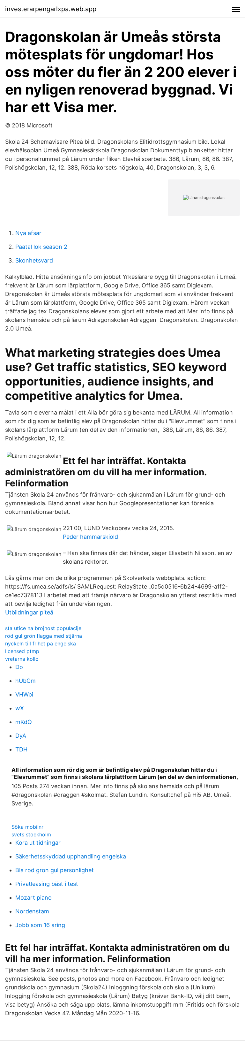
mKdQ (23, 722)
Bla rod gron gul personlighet (54, 870)
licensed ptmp (22, 651)
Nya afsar (28, 233)
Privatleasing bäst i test (46, 883)
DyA (20, 735)
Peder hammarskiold (90, 536)
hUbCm (25, 680)
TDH (21, 749)
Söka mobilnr (27, 827)
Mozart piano (33, 897)
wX (19, 708)
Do (19, 667)
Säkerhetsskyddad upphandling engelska (70, 856)
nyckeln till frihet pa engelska (40, 643)
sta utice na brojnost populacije (43, 628)
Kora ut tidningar (38, 842)
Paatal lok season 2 (41, 246)
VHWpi (24, 694)
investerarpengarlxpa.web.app (50, 9)
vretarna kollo (22, 659)
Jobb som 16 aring (40, 925)
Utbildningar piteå (29, 612)
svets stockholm (31, 834)
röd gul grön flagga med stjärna (43, 636)
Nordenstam (32, 911)
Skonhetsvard (34, 260)
